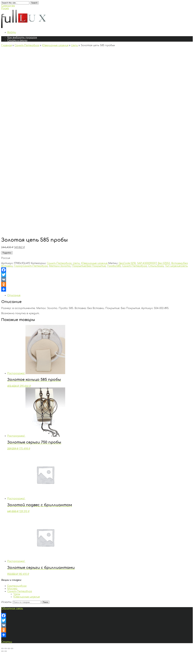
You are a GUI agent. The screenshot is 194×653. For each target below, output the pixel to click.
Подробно (6, 253)
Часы (16, 594)
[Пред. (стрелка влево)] (2, 651)
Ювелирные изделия (55, 45)
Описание (13, 295)
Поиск (45, 602)
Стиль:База (156, 266)
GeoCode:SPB (127, 263)
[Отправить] (97, 289)
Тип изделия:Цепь (176, 266)
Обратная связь (12, 608)
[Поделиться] (5, 648)
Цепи (74, 45)
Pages (5, 8)
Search (34, 3)
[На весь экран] (9, 648)
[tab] (100, 295)
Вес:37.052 (164, 263)
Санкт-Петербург (27, 45)
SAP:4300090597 (146, 263)
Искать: (6, 602)
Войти (11, 32)
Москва (12, 588)
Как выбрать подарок (22, 37)
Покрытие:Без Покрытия (89, 266)
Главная (6, 45)
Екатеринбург (17, 586)
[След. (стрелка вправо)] (5, 651)
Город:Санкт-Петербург (31, 266)
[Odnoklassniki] (97, 284)
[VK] (97, 279)
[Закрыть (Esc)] (2, 648)
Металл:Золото (59, 266)
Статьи (6, 641)
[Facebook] (97, 269)
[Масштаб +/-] (12, 648)
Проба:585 (114, 266)
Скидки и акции (17, 40)
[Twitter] (97, 274)
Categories (8, 5)
